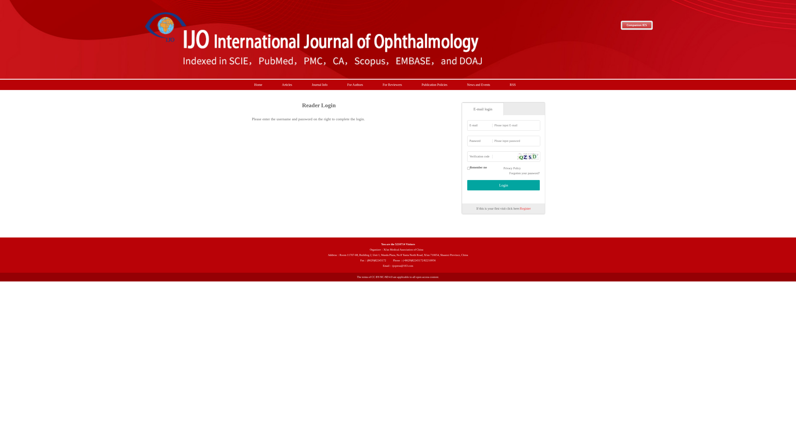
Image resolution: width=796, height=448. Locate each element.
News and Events (478, 84)
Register (525, 208)
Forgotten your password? (524, 173)
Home (258, 84)
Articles (287, 84)
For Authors (355, 84)
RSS (513, 84)
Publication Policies (434, 84)
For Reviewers (392, 84)
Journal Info (320, 84)
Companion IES (637, 25)
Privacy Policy (512, 168)
